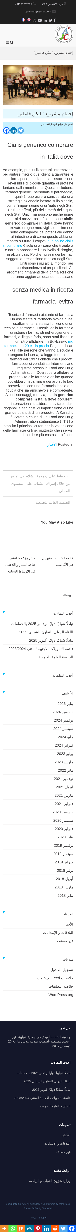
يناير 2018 (65, 895)
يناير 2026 (65, 704)
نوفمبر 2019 (63, 845)
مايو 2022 (65, 770)
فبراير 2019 (64, 862)
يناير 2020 (65, 837)
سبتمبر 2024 (63, 729)
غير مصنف (65, 941)
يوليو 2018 (65, 870)
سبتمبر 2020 (63, 820)
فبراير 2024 (64, 745)
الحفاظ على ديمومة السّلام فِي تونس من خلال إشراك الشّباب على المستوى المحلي (40, 483)
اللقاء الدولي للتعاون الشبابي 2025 (46, 632)
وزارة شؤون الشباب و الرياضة (49, 1181)
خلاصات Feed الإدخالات (55, 978)
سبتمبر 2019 (63, 854)
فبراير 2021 (64, 804)
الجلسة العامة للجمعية (53, 502)
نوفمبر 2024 (63, 720)
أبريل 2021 (64, 787)
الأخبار (52, 444)
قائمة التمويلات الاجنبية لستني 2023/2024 (40, 649)
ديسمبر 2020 (63, 812)
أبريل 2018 (64, 879)
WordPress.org (61, 995)
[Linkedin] (13, 130)
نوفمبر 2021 (63, 779)
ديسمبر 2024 (63, 712)
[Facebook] (6, 130)
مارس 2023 (64, 762)
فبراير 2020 (64, 829)
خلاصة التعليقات (61, 986)
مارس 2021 (64, 795)
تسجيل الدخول (61, 970)
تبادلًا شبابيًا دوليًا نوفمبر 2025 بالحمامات (42, 624)
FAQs (33, 1217)
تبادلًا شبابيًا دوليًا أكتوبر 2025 (51, 640)
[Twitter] (21, 130)
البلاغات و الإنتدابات (58, 933)
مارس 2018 (64, 887)
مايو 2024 (65, 737)
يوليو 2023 (65, 754)
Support (43, 1217)
